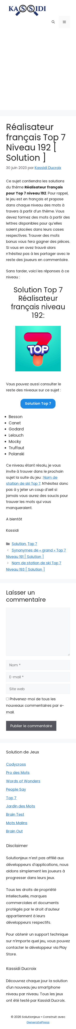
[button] (53, 22)
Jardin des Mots (20, 806)
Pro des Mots (18, 772)
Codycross (16, 764)
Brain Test (15, 814)
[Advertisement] (38, 72)
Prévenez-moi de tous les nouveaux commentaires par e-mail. (35, 705)
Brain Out (14, 831)
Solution (19, 543)
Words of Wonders (23, 781)
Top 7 (32, 543)
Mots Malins (16, 822)
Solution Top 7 (38, 403)
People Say (16, 789)
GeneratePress (38, 1022)
